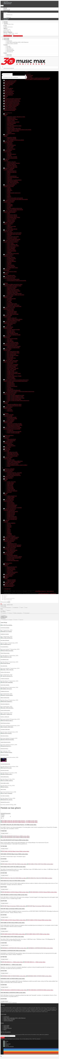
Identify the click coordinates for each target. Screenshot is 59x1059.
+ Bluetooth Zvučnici (11, 566)
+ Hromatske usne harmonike (13, 232)
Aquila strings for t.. (4, 748)
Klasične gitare (7, 316)
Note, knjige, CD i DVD (9, 278)
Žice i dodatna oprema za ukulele (11, 428)
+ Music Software (10, 266)
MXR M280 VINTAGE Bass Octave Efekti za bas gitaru (14, 854)
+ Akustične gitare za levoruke (14, 293)
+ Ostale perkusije (10, 536)
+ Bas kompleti (10, 310)
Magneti (5, 403)
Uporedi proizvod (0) (5, 813)
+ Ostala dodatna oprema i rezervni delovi (16, 465)
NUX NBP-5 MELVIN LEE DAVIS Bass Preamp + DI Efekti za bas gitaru (18, 824)
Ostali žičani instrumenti (9, 323)
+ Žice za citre (9, 356)
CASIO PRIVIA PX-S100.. (6, 742)
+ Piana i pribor (10, 146)
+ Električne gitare (11, 118)
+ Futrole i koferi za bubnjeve (13, 557)
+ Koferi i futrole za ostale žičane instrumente (17, 400)
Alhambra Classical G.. (5, 703)
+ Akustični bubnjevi (11, 170)
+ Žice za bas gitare (11, 354)
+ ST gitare (9, 299)
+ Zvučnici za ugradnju (12, 572)
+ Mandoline (9, 324)
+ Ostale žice (9, 359)
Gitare (4, 115)
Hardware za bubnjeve (9, 510)
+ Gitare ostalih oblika (11, 303)
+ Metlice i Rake (10, 497)
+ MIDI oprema (10, 265)
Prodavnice (9, 40)
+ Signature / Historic (11, 238)
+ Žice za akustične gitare (12, 351)
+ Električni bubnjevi (11, 172)
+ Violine (8, 203)
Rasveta (5, 274)
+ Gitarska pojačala (11, 123)
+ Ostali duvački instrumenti (13, 192)
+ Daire (8, 528)
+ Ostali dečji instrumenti (12, 253)
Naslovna (5, 595)
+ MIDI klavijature (10, 440)
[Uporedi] (11, 833)
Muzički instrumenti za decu (10, 241)
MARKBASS (16, 607)
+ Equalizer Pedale (11, 367)
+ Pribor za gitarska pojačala (13, 334)
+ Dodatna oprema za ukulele (13, 431)
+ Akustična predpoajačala (12, 347)
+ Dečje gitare (9, 243)
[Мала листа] (2, 812)
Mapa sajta (9, 55)
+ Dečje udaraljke (10, 248)
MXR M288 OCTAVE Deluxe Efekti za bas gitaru (13, 922)
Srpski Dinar (6, 9)
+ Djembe (8, 526)
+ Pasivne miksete (11, 579)
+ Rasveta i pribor (10, 275)
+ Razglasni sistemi (11, 154)
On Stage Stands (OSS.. (5, 763)
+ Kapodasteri (9, 388)
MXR (22, 607)
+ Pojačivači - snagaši (11, 156)
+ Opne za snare (10, 503)
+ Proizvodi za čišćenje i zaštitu (14, 556)
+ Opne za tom (10, 502)
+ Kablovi (8, 225)
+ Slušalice (9, 262)
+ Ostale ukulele (10, 419)
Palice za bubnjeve (8, 92)
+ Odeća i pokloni (10, 219)
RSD (2, 5)
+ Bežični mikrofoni (11, 164)
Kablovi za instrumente (9, 110)
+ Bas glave (9, 339)
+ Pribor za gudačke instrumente (14, 209)
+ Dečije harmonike (11, 250)
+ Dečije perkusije (10, 551)
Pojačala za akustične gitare (10, 345)
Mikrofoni (5, 160)
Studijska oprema (7, 256)
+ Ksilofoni (8, 542)
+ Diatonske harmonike (12, 453)
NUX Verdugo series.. (5, 754)
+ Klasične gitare (10, 120)
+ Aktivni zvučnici (10, 568)
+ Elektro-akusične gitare (12, 289)
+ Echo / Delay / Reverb (12, 368)
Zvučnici (5, 565)
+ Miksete (8, 155)
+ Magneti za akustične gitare (13, 405)
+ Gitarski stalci (10, 382)
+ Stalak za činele (10, 512)
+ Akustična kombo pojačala (13, 346)
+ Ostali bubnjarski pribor (12, 560)
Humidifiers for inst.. (5, 659)
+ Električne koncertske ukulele (14, 425)
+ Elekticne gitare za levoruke (13, 306)
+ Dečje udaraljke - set (11, 244)
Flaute (5, 97)
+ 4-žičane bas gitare (11, 311)
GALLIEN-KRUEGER (6, 607)
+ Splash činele (10, 483)
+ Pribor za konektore (11, 229)
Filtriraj (2, 814)
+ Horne (8, 195)
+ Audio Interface (10, 257)
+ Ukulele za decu (10, 249)
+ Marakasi (9, 533)
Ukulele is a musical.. (5, 634)
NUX (26, 607)
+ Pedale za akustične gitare (13, 373)
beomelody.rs (50, 591)
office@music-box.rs (43, 593)
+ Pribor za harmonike (11, 456)
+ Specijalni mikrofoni (11, 165)
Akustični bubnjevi (8, 471)
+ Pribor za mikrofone (11, 167)
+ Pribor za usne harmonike (13, 239)
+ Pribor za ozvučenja (11, 158)
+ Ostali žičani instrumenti (12, 121)
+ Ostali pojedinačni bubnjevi (13, 475)
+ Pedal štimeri (10, 374)
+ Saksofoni (9, 190)
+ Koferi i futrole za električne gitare (15, 398)
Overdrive (4, 613)
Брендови (9, 54)
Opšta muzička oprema (9, 107)
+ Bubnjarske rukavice (11, 555)
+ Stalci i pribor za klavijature (13, 462)
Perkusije (5, 521)
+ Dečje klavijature (11, 247)
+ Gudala (8, 207)
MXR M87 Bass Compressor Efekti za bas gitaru (13, 908)
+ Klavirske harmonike (11, 452)
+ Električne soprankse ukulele (14, 423)
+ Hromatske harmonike (12, 454)
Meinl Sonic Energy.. (5, 735)
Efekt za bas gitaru (18, 613)
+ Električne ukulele (11, 138)
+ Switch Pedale (10, 377)
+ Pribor (8, 466)
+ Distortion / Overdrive (12, 364)
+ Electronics (9, 410)
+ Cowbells (9, 534)
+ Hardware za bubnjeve (12, 177)
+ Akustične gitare (10, 288)
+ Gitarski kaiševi (10, 383)
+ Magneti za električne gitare (13, 404)
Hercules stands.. (4, 665)
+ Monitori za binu (10, 569)
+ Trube (8, 194)
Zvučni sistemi (7, 151)
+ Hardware (9, 409)
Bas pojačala (6, 337)
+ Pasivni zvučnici (10, 573)
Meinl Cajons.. (3, 789)
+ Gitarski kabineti (10, 332)
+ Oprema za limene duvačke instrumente (17, 199)
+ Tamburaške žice (11, 358)
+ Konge (8, 524)
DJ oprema (6, 270)
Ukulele (5, 136)
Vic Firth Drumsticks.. (5, 627)
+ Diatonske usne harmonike (13, 234)
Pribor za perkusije (8, 554)
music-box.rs (53, 593)
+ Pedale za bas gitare (11, 372)
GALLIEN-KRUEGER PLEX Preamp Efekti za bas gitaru (14, 840)
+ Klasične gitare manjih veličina (14, 319)
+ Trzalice (8, 387)
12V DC (21, 619)
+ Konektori (9, 227)
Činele (5, 480)
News (4, 1029)
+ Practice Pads (10, 559)
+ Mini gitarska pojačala (12, 333)
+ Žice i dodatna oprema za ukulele (15, 140)
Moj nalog (8, 47)
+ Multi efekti (9, 363)
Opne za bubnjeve (8, 94)
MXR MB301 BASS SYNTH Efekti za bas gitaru (12, 936)
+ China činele (9, 487)
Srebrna (9, 610)
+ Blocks (8, 530)
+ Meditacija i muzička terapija (13, 180)
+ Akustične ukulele (11, 137)
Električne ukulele (7, 422)
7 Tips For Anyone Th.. (5, 678)
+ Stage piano (9, 444)
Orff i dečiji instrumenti (9, 548)
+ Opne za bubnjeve (11, 176)
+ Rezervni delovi (10, 133)
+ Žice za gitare (10, 127)
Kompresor (27, 613)
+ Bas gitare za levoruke (12, 314)
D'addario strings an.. (5, 691)
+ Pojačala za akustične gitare (13, 125)
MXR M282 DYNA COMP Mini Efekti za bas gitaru (13, 866)
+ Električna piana (10, 445)
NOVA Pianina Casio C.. (5, 723)
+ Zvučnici (8, 152)
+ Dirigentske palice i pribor (13, 217)
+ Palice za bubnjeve (11, 496)
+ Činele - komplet (11, 481)
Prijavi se (8, 17)
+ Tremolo (8, 235)
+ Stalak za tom (10, 515)
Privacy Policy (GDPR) (11, 43)
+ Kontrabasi (9, 205)
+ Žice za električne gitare (12, 352)
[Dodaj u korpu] (1, 850)
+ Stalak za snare (10, 514)
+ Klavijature (9, 143)
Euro (5, 8)
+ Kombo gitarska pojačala (13, 329)
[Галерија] (5, 812)
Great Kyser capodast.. (5, 684)
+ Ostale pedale (10, 370)
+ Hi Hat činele (10, 488)
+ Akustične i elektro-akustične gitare (15, 116)
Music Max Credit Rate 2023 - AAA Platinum (17, 42)
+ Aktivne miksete (10, 581)
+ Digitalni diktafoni (11, 261)
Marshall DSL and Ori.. (5, 802)
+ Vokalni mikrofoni (11, 161)
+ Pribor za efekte (10, 378)
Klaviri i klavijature (7, 142)
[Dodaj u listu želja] (9, 833)
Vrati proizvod (9, 49)
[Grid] (4, 812)
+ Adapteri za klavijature (12, 463)
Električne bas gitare (8, 309)
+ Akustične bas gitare (11, 292)
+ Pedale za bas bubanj (12, 511)
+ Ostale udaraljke (10, 523)
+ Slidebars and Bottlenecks (13, 390)
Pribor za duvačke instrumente (11, 102)
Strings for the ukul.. (5, 770)
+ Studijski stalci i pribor (12, 267)
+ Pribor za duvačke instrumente (14, 198)
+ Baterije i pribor (10, 221)
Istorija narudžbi (10, 50)
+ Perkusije (9, 178)
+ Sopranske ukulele (11, 417)
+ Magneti (9, 132)
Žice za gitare (28, 76)
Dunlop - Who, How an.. (5, 672)
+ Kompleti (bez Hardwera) (13, 474)
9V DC (16, 619)
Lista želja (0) (9, 51)
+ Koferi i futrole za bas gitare (13, 399)
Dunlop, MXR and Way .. (5, 710)
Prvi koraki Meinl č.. (4, 646)
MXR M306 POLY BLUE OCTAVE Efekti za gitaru (13, 880)
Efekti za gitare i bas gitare (10, 361)
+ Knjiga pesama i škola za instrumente (16, 280)
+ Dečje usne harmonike (12, 236)
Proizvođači (6, 1025)
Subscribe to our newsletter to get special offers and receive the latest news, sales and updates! (25, 1034)
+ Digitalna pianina (11, 145)
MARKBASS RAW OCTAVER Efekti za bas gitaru (13, 978)
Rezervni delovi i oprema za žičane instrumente (37, 79)
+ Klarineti (8, 189)
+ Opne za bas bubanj (11, 505)
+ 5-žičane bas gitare (11, 312)
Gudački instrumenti (8, 201)
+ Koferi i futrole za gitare (12, 130)
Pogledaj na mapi (8, 36)
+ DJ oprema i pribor (11, 271)
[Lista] (1, 812)
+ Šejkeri (8, 532)
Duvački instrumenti (8, 186)
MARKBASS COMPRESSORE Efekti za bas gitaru (13, 950)
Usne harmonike (7, 231)
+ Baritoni (8, 196)
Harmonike (6, 450)
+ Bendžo (8, 325)
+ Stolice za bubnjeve (11, 517)
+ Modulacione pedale (11, 365)
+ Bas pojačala (9, 124)
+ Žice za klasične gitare (12, 355)
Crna (3, 610)
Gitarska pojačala (7, 328)
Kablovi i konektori (8, 223)
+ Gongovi (9, 492)
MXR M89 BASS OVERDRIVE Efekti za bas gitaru (13, 992)
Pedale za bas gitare (7, 599)
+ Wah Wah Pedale (11, 369)
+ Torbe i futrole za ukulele (12, 432)
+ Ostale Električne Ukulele (13, 426)
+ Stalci (8, 213)
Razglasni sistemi (7, 576)
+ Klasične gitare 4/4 (11, 318)
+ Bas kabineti (9, 341)
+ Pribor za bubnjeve (11, 519)
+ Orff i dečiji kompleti (11, 550)
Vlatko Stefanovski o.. (5, 776)
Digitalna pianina (7, 89)
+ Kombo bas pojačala (11, 338)
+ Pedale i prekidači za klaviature (14, 461)
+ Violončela (9, 204)
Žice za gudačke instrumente (10, 105)
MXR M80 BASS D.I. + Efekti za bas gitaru (11, 964)
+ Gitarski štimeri (10, 385)
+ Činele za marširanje (11, 490)
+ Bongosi (8, 525)
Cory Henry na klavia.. (5, 795)
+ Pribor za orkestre (11, 218)
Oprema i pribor (7, 458)
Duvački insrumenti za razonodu (11, 100)
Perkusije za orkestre (8, 541)
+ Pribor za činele (10, 489)
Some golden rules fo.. (5, 783)
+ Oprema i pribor (10, 149)
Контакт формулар (18, 36)
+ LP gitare (9, 302)
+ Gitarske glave (10, 330)
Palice (4, 494)
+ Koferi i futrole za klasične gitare (14, 396)
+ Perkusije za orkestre (12, 181)
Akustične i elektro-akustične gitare (12, 285)
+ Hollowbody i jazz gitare (12, 305)
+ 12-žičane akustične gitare (13, 290)
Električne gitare (7, 297)
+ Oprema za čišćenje (11, 386)
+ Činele (8, 173)
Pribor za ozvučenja (8, 586)
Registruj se (9, 14)
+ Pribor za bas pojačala (12, 342)
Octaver (4, 615)
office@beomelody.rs (40, 591)
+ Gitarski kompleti (11, 298)
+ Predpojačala (10, 259)
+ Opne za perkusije (11, 506)
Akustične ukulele (7, 416)
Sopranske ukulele (8, 84)
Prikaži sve (3, 616)
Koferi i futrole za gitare (9, 81)
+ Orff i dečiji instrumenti (12, 182)
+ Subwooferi (9, 570)
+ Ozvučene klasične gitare (13, 320)
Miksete (5, 578)
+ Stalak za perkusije (11, 516)
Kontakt (8, 46)
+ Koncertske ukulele (11, 418)
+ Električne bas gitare (12, 119)
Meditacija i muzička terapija (10, 538)
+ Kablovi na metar (11, 226)
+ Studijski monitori (11, 258)
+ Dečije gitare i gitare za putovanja (15, 294)
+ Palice (8, 174)
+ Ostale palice (10, 498)
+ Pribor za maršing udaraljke (13, 546)
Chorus (10, 613)
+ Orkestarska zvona (11, 543)
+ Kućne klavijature (11, 439)
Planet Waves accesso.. (5, 653)
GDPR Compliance (8, 1020)
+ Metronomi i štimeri (11, 216)
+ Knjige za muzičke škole (12, 279)
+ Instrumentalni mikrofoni (13, 163)
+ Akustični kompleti (11, 287)
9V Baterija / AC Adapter (7, 619)
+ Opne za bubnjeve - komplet (14, 507)
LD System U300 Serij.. (5, 729)
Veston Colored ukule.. (5, 697)
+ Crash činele (9, 484)
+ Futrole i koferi (10, 459)
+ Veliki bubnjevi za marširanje (13, 545)
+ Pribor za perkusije (11, 183)
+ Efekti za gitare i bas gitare (13, 128)
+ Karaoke (8, 252)
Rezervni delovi (7, 408)
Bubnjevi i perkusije (8, 169)
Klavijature (6, 87)
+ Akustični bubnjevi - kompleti (14, 472)
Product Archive (7, 1028)
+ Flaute (8, 187)
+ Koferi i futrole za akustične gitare (15, 395)
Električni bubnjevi (8, 477)
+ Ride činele (9, 485)
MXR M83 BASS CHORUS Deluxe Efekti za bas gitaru (14, 894)
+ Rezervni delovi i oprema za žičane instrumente (18, 129)
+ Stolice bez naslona (11, 214)
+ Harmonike (9, 147)
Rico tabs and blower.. (5, 640)
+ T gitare (8, 301)
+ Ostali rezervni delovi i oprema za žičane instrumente (20, 391)
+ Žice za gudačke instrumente (14, 208)
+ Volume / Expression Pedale (13, 376)
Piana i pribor (6, 448)
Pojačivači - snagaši (8, 583)
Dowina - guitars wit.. (5, 716)
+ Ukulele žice (9, 430)
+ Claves (8, 529)
